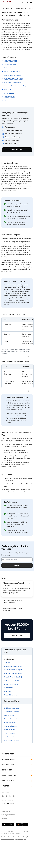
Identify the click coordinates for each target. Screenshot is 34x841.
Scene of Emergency (11, 695)
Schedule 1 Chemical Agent (13, 666)
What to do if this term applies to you (16, 86)
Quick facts (7, 89)
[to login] (27, 2)
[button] (31, 2)
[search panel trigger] (23, 2)
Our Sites (5, 786)
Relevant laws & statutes (12, 71)
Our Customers (7, 781)
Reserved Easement (10, 719)
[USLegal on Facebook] (6, 796)
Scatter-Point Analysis (11, 684)
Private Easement (9, 733)
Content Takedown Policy (7, 839)
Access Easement (10, 722)
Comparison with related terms (13, 79)
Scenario (7, 662)
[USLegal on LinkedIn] (10, 796)
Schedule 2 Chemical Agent (13, 670)
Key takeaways (9, 93)
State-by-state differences (12, 75)
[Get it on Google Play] (22, 824)
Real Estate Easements (11, 708)
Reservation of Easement (12, 740)
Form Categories (8, 759)
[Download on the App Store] (7, 824)
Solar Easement (9, 715)
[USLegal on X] (2, 796)
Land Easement (9, 737)
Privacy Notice (27, 837)
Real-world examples (10, 68)
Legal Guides (6, 770)
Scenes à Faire (9, 688)
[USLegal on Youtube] (13, 796)
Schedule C (7, 691)
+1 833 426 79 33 (7, 804)
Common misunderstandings (13, 82)
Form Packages (7, 754)
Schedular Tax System (11, 680)
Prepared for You (8, 775)
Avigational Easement (11, 726)
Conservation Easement (11, 712)
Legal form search (9, 97)
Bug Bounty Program (21, 839)
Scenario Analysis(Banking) (13, 677)
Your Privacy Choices (6, 837)
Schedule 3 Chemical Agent (13, 673)
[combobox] (17, 559)
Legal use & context (10, 61)
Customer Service (8, 765)
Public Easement (9, 730)
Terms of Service (17, 837)
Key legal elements (10, 64)
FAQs (5, 100)
